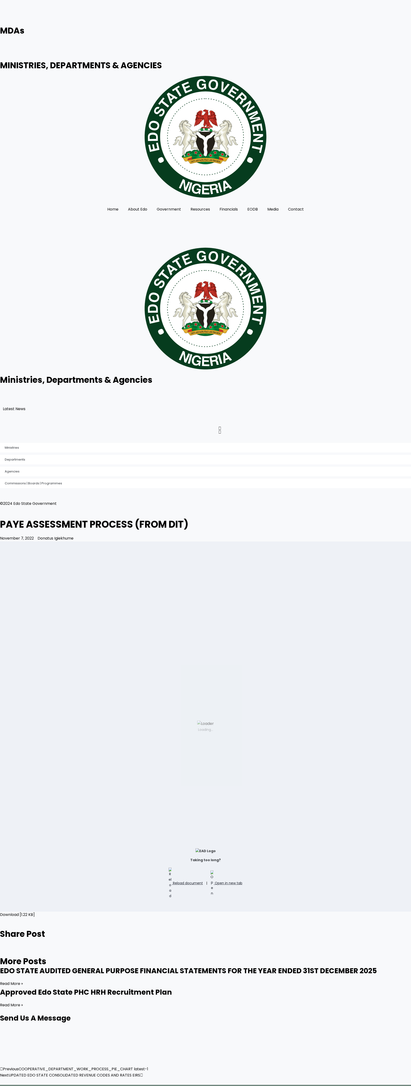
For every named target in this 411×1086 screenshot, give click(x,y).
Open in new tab (228, 883)
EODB (252, 209)
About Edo (137, 209)
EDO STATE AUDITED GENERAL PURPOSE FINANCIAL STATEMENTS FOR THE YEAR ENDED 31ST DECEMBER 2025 (130, 389)
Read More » (11, 983)
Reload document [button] (187, 883)
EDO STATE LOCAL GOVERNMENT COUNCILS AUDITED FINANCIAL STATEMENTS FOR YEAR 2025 (117, 421)
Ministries (12, 447)
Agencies (12, 471)
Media (273, 209)
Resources (200, 209)
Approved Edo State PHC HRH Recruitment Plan (75, 400)
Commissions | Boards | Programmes (33, 483)
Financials (229, 209)
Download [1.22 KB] (17, 914)
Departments (15, 459)
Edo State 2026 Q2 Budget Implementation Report (78, 410)
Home (112, 209)
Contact (296, 209)
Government (169, 209)
